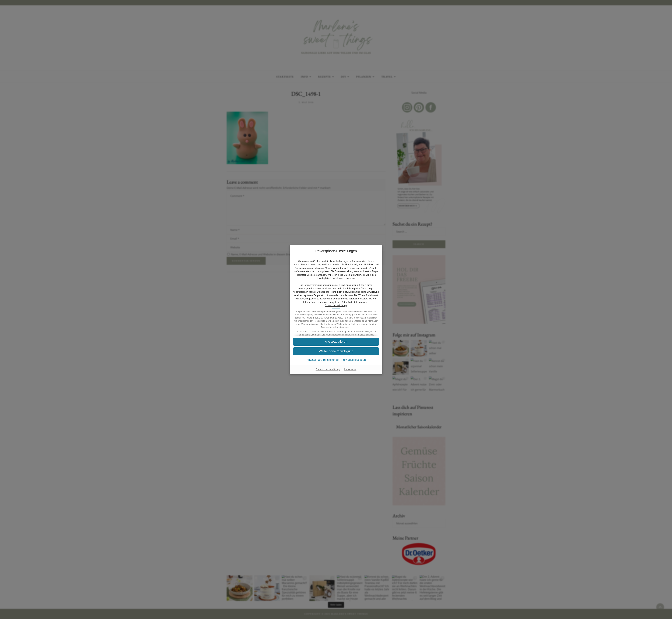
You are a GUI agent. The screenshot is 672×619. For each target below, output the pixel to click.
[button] (336, 351)
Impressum (350, 369)
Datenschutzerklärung (336, 305)
